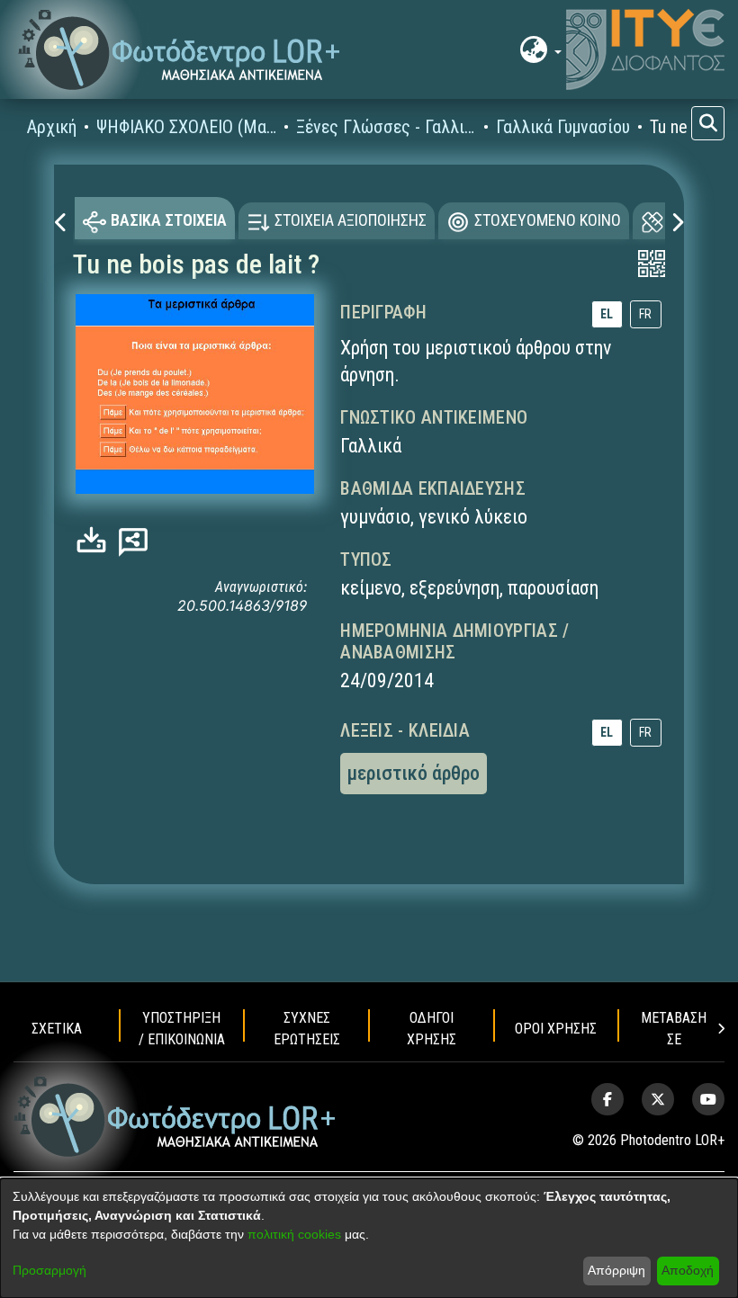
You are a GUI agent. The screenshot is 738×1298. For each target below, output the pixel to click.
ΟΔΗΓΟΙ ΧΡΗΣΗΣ (431, 1028)
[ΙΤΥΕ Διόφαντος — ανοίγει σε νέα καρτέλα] (645, 49)
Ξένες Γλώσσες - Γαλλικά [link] (386, 127)
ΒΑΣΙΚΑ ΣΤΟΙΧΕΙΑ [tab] (169, 219)
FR (645, 314)
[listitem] (607, 1099)
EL (606, 314)
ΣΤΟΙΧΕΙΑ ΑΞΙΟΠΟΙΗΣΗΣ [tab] (350, 219)
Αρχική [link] (51, 127)
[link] (96, 540)
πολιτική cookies (294, 1234)
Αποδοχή (688, 1270)
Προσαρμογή (49, 1270)
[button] (179, 50)
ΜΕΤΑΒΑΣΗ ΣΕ (673, 1028)
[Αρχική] (175, 1117)
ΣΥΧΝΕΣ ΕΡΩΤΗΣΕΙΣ (307, 1028)
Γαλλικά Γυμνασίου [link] (563, 127)
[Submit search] (707, 123)
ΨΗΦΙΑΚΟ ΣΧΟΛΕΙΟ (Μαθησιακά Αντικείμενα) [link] (186, 127)
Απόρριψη (616, 1270)
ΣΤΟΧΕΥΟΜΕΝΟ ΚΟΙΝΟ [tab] (547, 219)
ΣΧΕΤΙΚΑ (57, 1028)
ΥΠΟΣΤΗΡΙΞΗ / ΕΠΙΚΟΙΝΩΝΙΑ (182, 1028)
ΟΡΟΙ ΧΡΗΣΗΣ (556, 1028)
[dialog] (369, 1238)
